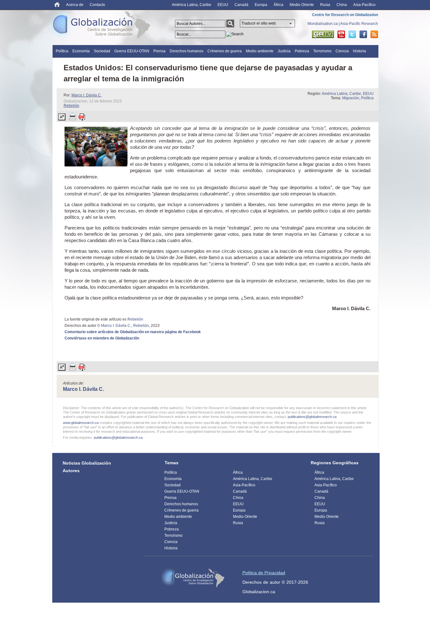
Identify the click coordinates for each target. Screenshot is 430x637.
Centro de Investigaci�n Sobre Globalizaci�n (193, 578)
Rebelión (71, 105)
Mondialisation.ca (323, 23)
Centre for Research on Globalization (345, 15)
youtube (341, 34)
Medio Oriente (302, 5)
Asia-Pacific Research (359, 23)
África (278, 5)
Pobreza (302, 51)
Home (57, 4)
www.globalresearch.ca (81, 423)
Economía (81, 51)
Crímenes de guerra (224, 51)
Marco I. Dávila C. (86, 95)
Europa (261, 5)
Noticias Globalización (87, 463)
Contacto (97, 5)
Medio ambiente (260, 51)
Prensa (159, 51)
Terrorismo (322, 51)
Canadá (241, 5)
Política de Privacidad (263, 572)
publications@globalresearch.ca (312, 417)
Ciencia (342, 51)
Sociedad (102, 51)
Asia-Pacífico (364, 5)
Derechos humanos (186, 51)
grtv (323, 34)
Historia (359, 51)
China (342, 5)
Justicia (284, 51)
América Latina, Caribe (191, 5)
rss (374, 34)
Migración (350, 98)
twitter (352, 34)
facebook (363, 34)
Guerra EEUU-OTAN (131, 51)
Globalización (103, 25)
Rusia (325, 5)
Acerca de (74, 5)
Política (62, 51)
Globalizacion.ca (258, 591)
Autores (71, 470)
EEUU (223, 5)
